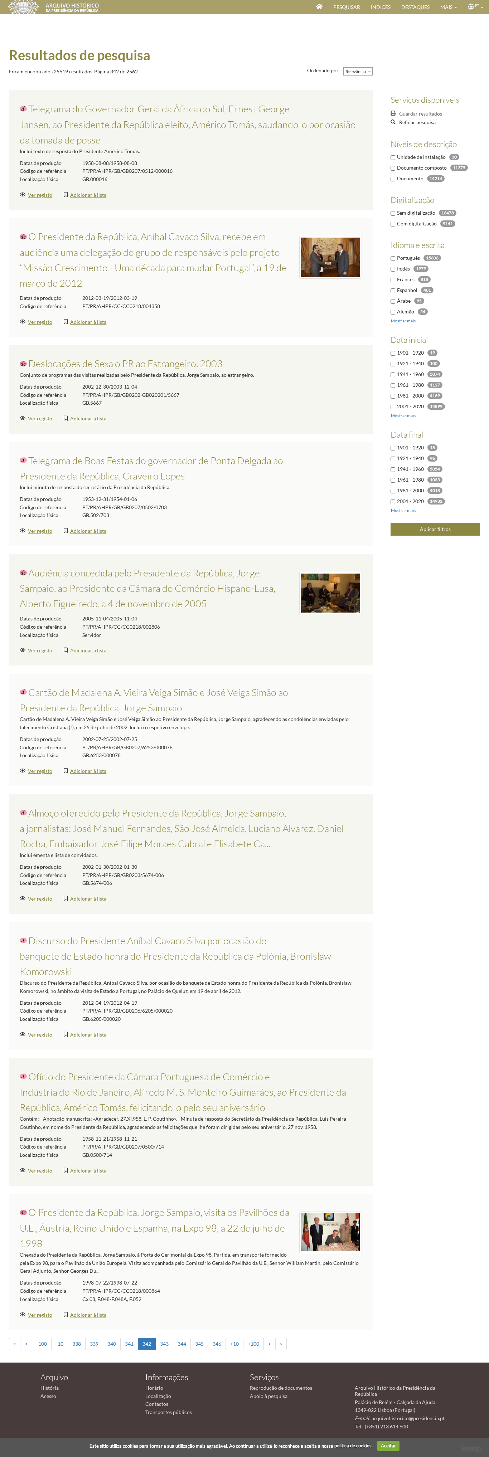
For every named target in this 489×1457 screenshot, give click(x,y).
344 (182, 1344)
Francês (406, 279)
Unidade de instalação (421, 157)
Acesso (48, 1396)
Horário (154, 1388)
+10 (234, 1344)
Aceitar (388, 1445)
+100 (253, 1344)
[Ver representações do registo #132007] (330, 592)
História (49, 1388)
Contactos (156, 1404)
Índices (381, 7)
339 (94, 1344)
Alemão (405, 311)
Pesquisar (346, 7)
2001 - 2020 (410, 406)
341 (129, 1344)
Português (408, 258)
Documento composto (422, 168)
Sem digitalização (416, 213)
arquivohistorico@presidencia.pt (408, 1418)
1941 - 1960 (410, 374)
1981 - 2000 (410, 396)
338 (76, 1344)
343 (164, 1344)
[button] (449, 7)
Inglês (403, 268)
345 (199, 1344)
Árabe (404, 301)
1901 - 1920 (410, 353)
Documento (410, 178)
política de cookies (353, 1445)
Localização (158, 1396)
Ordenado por (323, 70)
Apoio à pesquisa (268, 1396)
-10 (59, 1344)
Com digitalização (417, 223)
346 (217, 1344)
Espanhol (407, 290)
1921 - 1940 (410, 363)
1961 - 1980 (410, 385)
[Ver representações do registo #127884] (330, 1232)
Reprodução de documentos (281, 1388)
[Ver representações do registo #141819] (330, 257)
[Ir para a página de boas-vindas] (319, 7)
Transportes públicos (168, 1412)
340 (111, 1344)
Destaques (415, 7)
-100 (42, 1344)
